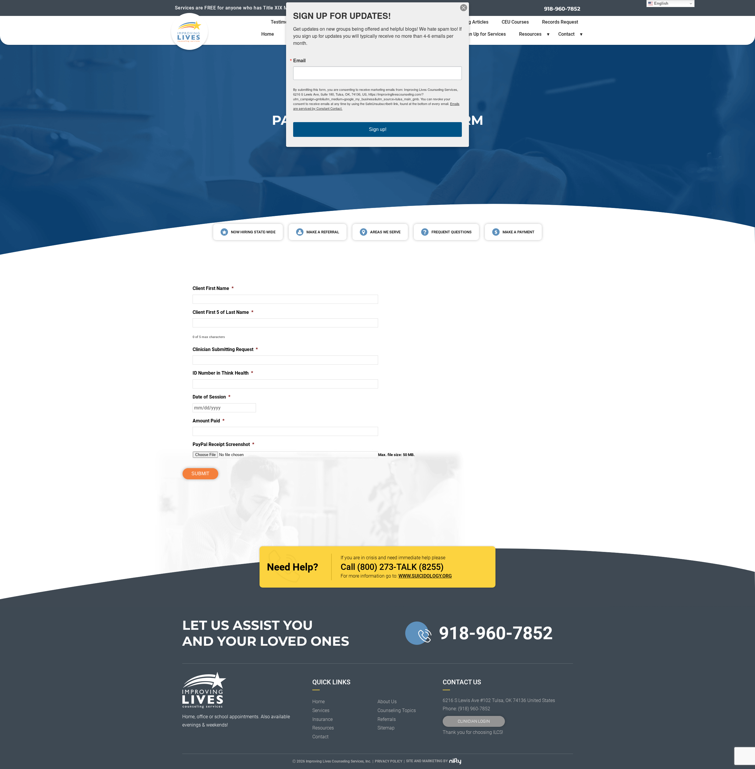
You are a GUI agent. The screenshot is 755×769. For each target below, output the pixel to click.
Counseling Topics (397, 710)
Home (267, 34)
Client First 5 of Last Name (223, 312)
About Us (387, 701)
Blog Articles (475, 22)
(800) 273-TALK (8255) (400, 567)
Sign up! (377, 129)
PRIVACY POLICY (388, 761)
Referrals (387, 719)
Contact (566, 34)
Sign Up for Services (484, 34)
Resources (530, 34)
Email (299, 60)
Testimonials (284, 22)
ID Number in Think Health (223, 373)
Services (320, 710)
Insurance (322, 719)
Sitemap (386, 728)
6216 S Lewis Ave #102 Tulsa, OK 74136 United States (499, 700)
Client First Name (213, 288)
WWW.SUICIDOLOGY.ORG (425, 576)
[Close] (463, 7)
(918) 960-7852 (474, 708)
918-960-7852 (562, 9)
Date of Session (211, 397)
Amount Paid (208, 421)
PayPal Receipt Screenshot (223, 444)
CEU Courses (515, 22)
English (660, 3)
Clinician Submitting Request (225, 349)
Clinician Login (474, 721)
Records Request (560, 22)
